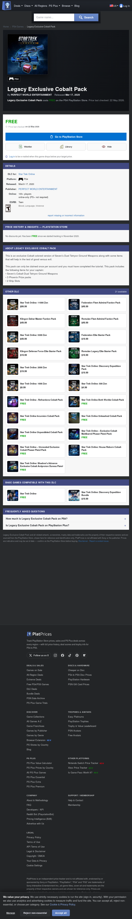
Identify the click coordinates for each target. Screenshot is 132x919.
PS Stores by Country (37, 744)
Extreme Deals (34, 679)
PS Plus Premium (36, 786)
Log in (12, 156)
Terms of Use (33, 842)
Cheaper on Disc (76, 670)
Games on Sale (34, 670)
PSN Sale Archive (36, 698)
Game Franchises (35, 726)
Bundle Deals (33, 693)
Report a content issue (98, 541)
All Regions (41, 5)
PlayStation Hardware (79, 679)
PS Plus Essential (36, 777)
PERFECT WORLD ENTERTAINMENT (38, 189)
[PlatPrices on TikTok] (70, 655)
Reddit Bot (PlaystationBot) (40, 814)
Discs (27, 5)
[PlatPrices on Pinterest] (77, 655)
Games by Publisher (37, 730)
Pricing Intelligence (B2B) (39, 818)
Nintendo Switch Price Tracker (86, 763)
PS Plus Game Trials (37, 702)
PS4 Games (18, 27)
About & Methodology (37, 800)
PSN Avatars (74, 730)
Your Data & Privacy (37, 860)
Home (6, 27)
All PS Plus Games (36, 772)
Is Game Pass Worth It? (83, 772)
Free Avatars (74, 735)
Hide (109, 146)
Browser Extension (39, 740)
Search (89, 17)
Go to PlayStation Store (68, 136)
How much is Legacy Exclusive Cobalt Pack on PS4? (37, 518)
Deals (17, 5)
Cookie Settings (34, 865)
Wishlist (28, 146)
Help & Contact (75, 800)
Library (68, 146)
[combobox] (54, 17)
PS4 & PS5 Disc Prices (80, 674)
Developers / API (35, 809)
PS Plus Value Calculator (39, 763)
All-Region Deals (35, 674)
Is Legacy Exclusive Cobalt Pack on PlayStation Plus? (37, 525)
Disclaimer (83, 541)
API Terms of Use (36, 846)
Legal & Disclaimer (36, 851)
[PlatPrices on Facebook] (62, 655)
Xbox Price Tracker (80, 767)
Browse (66, 5)
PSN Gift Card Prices (78, 684)
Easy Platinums (76, 716)
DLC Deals (32, 688)
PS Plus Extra (34, 781)
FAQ (29, 804)
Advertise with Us (35, 823)
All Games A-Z (34, 721)
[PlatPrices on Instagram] (55, 655)
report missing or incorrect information (66, 215)
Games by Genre (35, 735)
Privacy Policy (34, 837)
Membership (74, 804)
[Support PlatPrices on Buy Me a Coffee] (84, 655)
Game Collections (35, 716)
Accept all (61, 913)
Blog (76, 5)
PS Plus (53, 5)
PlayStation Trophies (78, 721)
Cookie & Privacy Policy (62, 904)
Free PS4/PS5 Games (38, 684)
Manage (10, 913)
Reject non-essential (35, 913)
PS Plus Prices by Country (40, 767)
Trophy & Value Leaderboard (82, 726)
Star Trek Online (27, 174)
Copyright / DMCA (36, 855)
